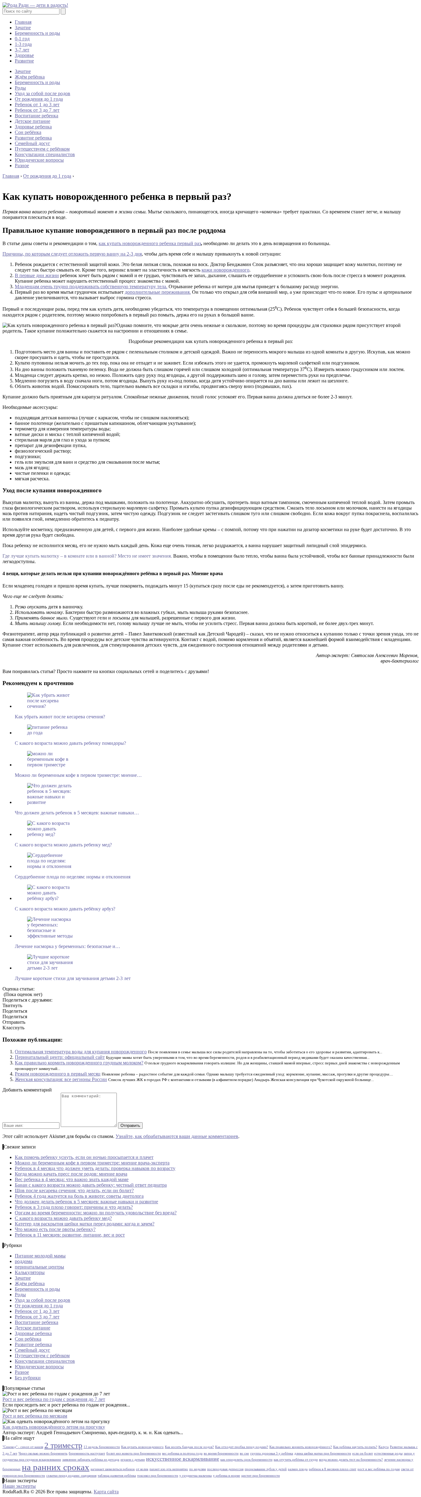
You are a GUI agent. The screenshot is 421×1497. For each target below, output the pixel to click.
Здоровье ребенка (33, 126)
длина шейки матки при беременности (322, 1453)
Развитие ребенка (33, 137)
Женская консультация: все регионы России (61, 1079)
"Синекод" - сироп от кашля (22, 1447)
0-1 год (22, 38)
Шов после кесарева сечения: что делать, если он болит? (74, 1190)
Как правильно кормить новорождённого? (300, 1447)
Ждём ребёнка (30, 76)
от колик (142, 1469)
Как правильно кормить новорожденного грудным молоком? (79, 1062)
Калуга (383, 1447)
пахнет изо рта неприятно (168, 1469)
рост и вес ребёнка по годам (379, 1469)
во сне (244, 1453)
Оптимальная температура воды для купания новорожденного (81, 1051)
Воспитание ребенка (36, 115)
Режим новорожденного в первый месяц (57, 1073)
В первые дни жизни (37, 275)
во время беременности (221, 1453)
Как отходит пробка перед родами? (241, 1447)
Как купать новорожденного (142, 1447)
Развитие (24, 60)
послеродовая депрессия (225, 1469)
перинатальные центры (39, 1266)
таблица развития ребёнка (117, 1475)
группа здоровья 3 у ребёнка (271, 1453)
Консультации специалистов (45, 154)
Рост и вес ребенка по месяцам (34, 1415)
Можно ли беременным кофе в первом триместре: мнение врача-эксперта (92, 1162)
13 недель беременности (102, 1447)
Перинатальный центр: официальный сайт (60, 1057)
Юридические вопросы (39, 160)
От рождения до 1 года (39, 99)
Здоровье (24, 55)
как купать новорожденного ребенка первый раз (150, 243)
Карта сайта (106, 1491)
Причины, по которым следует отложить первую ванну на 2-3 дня (72, 253)
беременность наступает (87, 1453)
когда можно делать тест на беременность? (351, 1459)
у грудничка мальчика (195, 1475)
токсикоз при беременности (157, 1475)
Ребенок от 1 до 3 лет (37, 104)
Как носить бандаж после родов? (189, 1447)
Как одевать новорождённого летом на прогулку (53, 1427)
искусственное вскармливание (182, 1459)
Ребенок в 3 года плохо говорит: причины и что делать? (74, 1207)
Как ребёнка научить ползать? (355, 1447)
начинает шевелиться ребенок (113, 1469)
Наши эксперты (19, 1486)
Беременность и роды (37, 33)
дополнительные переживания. (158, 292)
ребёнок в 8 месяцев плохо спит (332, 1469)
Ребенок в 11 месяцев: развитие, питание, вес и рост (70, 1234)
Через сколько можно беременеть (42, 1453)
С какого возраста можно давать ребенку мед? (63, 1218)
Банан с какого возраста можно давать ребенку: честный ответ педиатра (91, 1185)
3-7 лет (22, 49)
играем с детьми (133, 1459)
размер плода (298, 1469)
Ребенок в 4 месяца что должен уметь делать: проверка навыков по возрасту (95, 1168)
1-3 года (23, 44)
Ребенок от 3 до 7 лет (37, 110)
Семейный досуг (32, 143)
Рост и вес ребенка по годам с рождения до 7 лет (53, 1399)
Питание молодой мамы (40, 1255)
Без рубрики (28, 1377)
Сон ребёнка (28, 132)
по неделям (197, 1469)
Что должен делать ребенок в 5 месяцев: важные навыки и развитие (86, 1201)
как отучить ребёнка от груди (296, 1459)
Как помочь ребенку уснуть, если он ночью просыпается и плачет (84, 1157)
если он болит (362, 1453)
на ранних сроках (55, 1467)
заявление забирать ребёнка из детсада (90, 1459)
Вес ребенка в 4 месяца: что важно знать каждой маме (72, 1179)
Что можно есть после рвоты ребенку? (55, 1229)
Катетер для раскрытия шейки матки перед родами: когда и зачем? (84, 1223)
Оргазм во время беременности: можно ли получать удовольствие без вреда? (96, 1212)
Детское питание (32, 121)
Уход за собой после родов (42, 93)
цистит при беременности (260, 1475)
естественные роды (388, 1453)
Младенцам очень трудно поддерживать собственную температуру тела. (91, 286)
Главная (23, 22)
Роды (20, 88)
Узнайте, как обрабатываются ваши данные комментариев (177, 1136)
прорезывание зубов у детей (266, 1469)
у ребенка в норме (226, 1475)
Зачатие (23, 27)
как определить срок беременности (246, 1459)
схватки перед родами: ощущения (71, 1475)
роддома (23, 1261)
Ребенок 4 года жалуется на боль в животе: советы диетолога (79, 1196)
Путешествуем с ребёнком (42, 148)
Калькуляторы (30, 1272)
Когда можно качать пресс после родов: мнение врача (71, 1173)
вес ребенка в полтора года (182, 1453)
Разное (22, 165)
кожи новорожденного (225, 269)
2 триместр (63, 1445)
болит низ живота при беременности (133, 1453)
